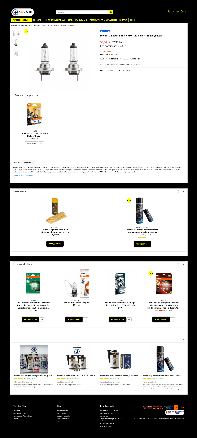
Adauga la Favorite (108, 70)
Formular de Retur (63, 419)
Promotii (37, 20)
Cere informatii (125, 70)
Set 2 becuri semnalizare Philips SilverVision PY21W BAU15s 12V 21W (120, 305)
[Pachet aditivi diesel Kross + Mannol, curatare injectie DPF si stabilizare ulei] (119, 359)
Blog (132, 20)
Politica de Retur (62, 413)
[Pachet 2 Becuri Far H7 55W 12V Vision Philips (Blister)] (59, 60)
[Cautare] (111, 12)
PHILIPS (34, 131)
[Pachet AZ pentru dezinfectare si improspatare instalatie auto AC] (142, 210)
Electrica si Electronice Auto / (29, 25)
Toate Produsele (20, 20)
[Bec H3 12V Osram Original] (77, 283)
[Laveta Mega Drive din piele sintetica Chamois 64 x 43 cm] (55, 210)
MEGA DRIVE (55, 227)
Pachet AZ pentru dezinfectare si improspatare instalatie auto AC (142, 231)
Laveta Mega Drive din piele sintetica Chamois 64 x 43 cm (55, 231)
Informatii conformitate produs (23, 176)
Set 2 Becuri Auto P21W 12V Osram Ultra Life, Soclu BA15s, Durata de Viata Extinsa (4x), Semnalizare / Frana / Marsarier (33, 305)
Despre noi (16, 411)
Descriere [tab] (16, 162)
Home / (14, 25)
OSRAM (33, 300)
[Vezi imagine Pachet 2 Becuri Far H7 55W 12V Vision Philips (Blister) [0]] (16, 33)
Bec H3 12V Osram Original (76, 302)
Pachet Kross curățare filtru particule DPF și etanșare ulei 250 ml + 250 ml (42, 376)
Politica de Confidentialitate (22, 416)
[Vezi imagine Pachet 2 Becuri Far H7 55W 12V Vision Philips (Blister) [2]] (16, 52)
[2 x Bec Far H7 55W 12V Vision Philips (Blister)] (34, 114)
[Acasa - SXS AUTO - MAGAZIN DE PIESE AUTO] (22, 12)
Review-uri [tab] (28, 162)
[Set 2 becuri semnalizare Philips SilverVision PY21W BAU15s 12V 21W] (120, 283)
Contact (15, 419)
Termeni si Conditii (19, 413)
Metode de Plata (62, 411)
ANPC (58, 421)
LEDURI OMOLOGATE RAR (55, 20)
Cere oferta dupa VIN (77, 20)
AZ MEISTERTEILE (142, 227)
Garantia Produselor (63, 416)
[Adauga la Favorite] (41, 143)
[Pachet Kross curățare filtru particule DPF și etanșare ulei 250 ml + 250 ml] (34, 359)
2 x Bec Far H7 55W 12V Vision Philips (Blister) (34, 134)
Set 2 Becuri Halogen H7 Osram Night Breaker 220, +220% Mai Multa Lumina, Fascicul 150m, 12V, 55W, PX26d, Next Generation (163, 305)
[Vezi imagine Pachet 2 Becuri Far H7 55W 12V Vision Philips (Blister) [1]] (16, 43)
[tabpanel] (59, 60)
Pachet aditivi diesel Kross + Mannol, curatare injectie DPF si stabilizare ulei (129, 376)
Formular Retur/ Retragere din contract (108, 20)
